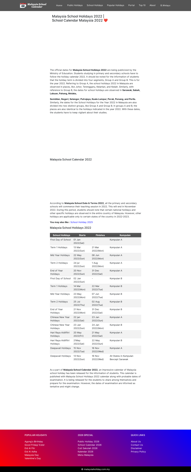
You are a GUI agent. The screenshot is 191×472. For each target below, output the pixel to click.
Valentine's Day (33, 458)
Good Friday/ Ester (35, 444)
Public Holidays (75, 5)
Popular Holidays (115, 5)
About (153, 5)
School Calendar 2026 (90, 444)
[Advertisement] (24, 28)
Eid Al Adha (31, 451)
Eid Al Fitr (30, 448)
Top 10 (142, 5)
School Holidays (95, 5)
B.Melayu (165, 5)
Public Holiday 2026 (88, 441)
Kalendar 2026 (85, 451)
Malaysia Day (32, 455)
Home (59, 5)
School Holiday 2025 (81, 222)
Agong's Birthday (34, 441)
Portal (131, 5)
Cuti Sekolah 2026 (87, 448)
